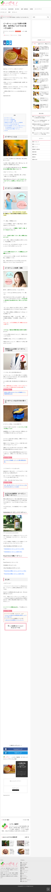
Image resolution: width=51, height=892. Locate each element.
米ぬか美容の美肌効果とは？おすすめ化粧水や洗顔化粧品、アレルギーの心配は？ (41, 129)
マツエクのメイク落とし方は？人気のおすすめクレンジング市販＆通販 (41, 133)
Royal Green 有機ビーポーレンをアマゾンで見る (15, 570)
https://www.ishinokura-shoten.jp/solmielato (11, 532)
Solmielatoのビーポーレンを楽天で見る (13, 551)
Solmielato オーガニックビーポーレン (14, 127)
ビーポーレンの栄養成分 (9, 119)
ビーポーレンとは (8, 117)
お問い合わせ (24, 881)
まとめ (6, 130)
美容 (9, 12)
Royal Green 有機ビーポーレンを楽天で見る (14, 573)
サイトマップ (24, 876)
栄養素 (31, 9)
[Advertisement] (12, 104)
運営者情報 (24, 878)
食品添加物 (10, 9)
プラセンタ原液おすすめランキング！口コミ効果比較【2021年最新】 (41, 117)
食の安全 (17, 9)
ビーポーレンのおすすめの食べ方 (11, 124)
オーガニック (3, 12)
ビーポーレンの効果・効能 (10, 120)
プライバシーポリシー (26, 879)
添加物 (35, 154)
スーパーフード (38, 9)
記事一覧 (27, 837)
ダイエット (14, 12)
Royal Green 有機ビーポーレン (12, 128)
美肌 (20, 35)
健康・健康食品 (24, 9)
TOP (2, 16)
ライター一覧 (26, 819)
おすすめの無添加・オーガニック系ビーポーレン (14, 125)
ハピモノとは (3, 9)
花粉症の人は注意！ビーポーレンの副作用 (13, 122)
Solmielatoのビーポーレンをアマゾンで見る (14, 548)
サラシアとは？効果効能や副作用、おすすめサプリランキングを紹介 (41, 121)
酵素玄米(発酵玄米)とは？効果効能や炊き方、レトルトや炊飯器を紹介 (41, 125)
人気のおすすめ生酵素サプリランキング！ (14, 620)
